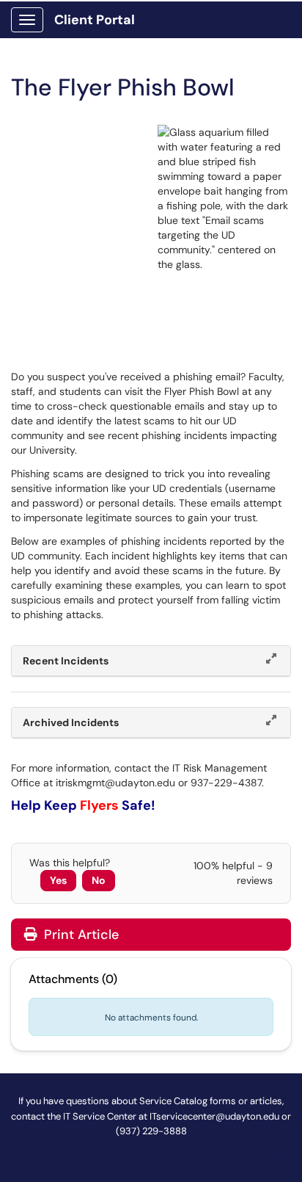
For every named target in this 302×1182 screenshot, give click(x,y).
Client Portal (94, 20)
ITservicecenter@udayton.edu (214, 1116)
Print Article (79, 934)
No (99, 880)
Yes (58, 880)
